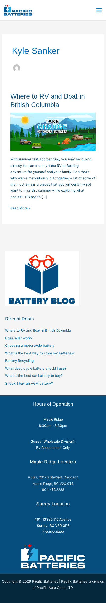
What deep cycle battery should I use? (35, 368)
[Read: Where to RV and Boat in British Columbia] (53, 132)
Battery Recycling (19, 361)
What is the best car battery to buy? (34, 376)
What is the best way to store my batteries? (40, 353)
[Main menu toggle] (99, 10)
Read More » (20, 208)
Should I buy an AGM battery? (29, 383)
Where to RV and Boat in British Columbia (38, 330)
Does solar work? (18, 338)
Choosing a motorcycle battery (29, 345)
